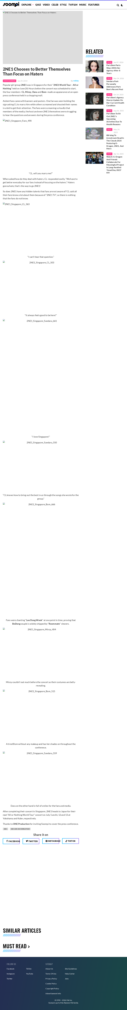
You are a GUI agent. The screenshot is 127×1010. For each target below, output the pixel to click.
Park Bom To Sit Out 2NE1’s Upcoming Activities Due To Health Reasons (114, 118)
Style (63, 4)
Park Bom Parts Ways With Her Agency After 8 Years (113, 69)
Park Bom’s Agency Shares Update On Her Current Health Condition (115, 101)
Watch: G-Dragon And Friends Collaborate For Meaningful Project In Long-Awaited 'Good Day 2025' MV (115, 164)
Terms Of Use (51, 974)
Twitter (33, 841)
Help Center (70, 974)
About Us (49, 969)
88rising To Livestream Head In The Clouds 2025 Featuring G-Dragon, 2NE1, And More (115, 142)
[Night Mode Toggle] (122, 5)
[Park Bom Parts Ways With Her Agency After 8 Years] (94, 66)
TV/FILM (72, 4)
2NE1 (5, 829)
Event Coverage (9, 81)
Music (83, 4)
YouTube (29, 974)
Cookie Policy (51, 984)
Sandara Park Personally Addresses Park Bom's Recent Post (114, 85)
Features (93, 4)
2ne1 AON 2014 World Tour (20, 829)
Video (46, 4)
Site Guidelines (71, 969)
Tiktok (71, 841)
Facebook (14, 841)
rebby (76, 80)
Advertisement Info (53, 993)
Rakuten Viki (68, 1003)
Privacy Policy (51, 979)
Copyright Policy (52, 988)
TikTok (28, 969)
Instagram (53, 841)
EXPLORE (26, 4)
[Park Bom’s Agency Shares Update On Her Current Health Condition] (94, 99)
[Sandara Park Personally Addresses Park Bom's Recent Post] (94, 82)
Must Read (15, 946)
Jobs (67, 979)
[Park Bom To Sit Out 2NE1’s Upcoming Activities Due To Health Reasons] (94, 115)
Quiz (38, 4)
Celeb (55, 4)
